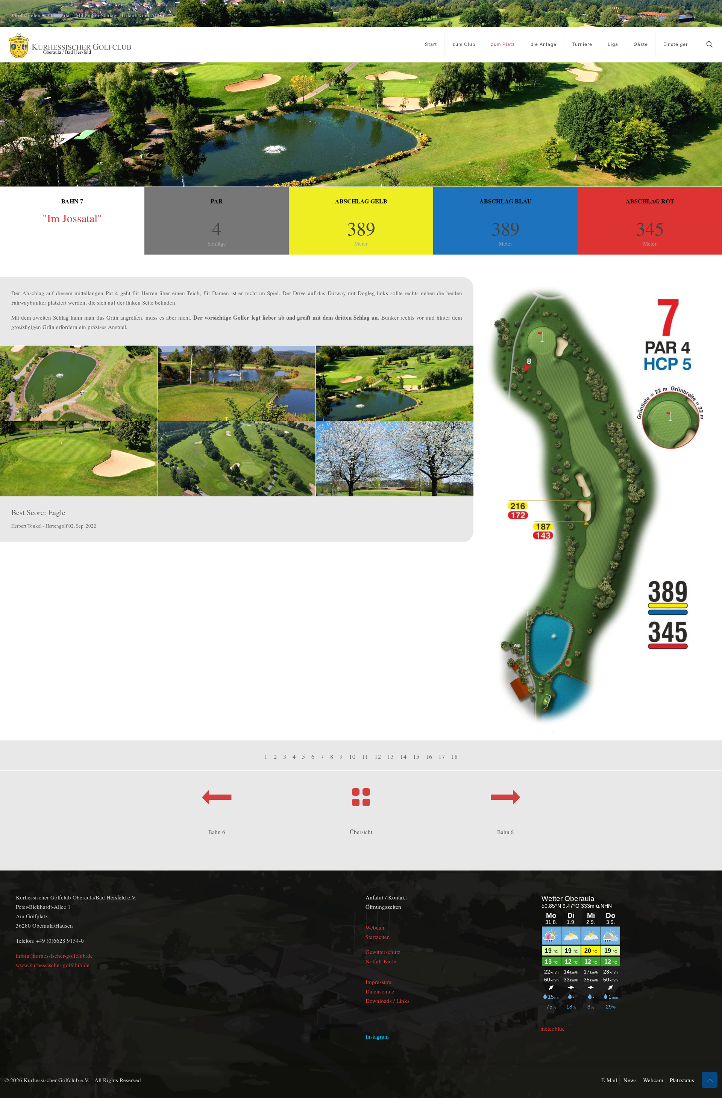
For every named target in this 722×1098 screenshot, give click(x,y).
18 (454, 756)
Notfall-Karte (381, 961)
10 (352, 756)
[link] (594, 509)
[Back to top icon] (709, 1080)
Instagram (377, 1036)
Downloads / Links (388, 1000)
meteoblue (552, 1028)
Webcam (669, 15)
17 (441, 756)
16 (429, 756)
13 (390, 756)
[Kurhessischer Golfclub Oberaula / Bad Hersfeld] (70, 44)
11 (365, 756)
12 (378, 756)
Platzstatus (698, 15)
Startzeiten (378, 936)
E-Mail (625, 15)
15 (416, 756)
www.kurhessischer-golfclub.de (52, 965)
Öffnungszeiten (383, 906)
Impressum (378, 982)
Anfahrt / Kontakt (386, 897)
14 (403, 756)
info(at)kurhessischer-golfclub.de (54, 955)
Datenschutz (380, 991)
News (645, 15)
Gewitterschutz (383, 951)
